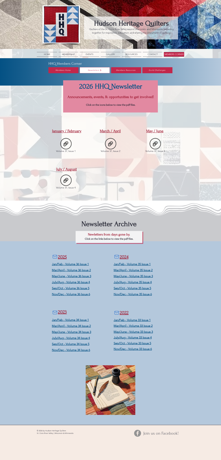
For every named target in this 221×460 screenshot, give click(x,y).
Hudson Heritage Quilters (131, 23)
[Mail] (55, 257)
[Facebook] (137, 433)
